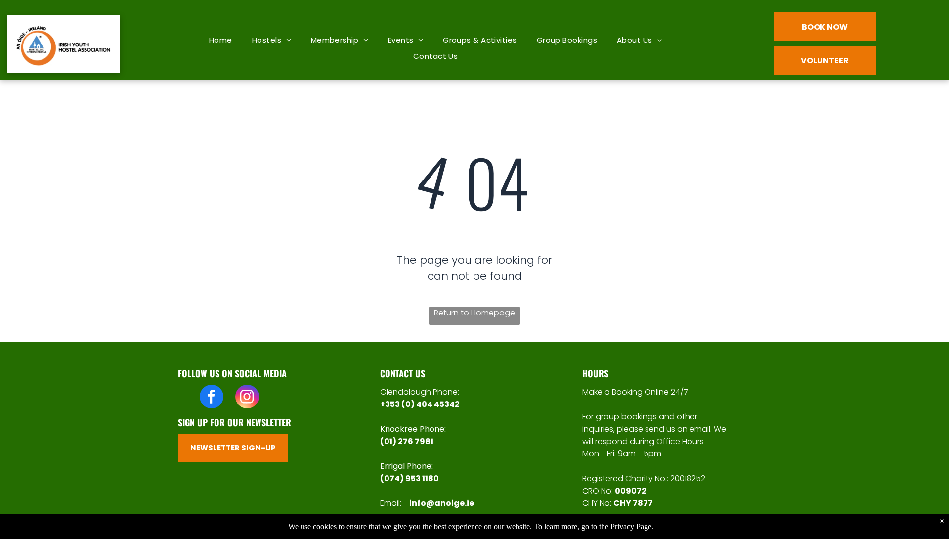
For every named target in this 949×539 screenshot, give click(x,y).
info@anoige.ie (441, 503)
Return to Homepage (474, 312)
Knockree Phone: (413, 429)
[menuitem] (220, 40)
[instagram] (247, 398)
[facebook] (211, 398)
